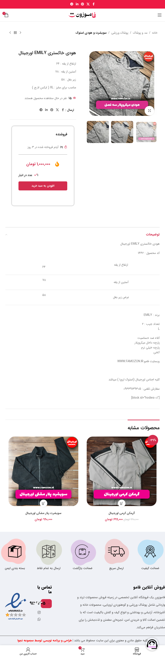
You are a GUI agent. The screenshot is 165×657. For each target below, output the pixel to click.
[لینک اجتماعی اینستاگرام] (39, 612)
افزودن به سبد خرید (43, 186)
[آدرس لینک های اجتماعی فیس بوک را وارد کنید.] (93, 4)
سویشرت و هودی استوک (91, 32)
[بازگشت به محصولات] (15, 32)
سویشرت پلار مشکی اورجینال (43, 513)
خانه (154, 32)
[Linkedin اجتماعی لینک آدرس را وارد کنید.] (77, 4)
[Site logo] (82, 14)
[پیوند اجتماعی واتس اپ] (39, 619)
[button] (153, 83)
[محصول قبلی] (20, 32)
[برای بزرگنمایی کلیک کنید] (149, 111)
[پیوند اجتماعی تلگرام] (72, 4)
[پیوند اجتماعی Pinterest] (82, 4)
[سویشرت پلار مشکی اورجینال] (43, 471)
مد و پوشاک (140, 32)
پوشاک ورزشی (119, 32)
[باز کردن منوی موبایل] (159, 15)
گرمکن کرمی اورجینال (121, 513)
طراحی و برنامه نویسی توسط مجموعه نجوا (44, 640)
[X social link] (88, 4)
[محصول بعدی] (10, 32)
